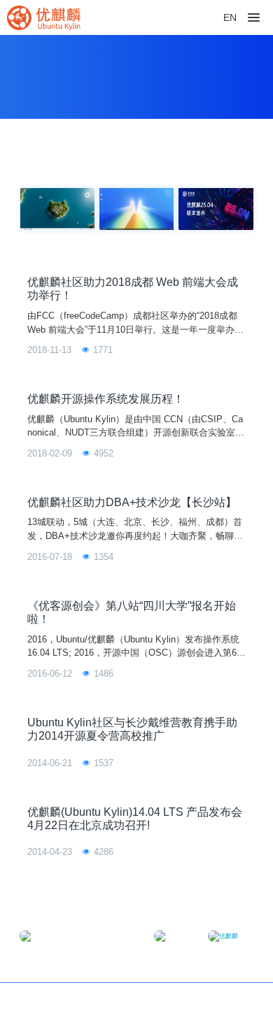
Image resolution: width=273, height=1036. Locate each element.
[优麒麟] (43, 17)
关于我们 (234, 1001)
